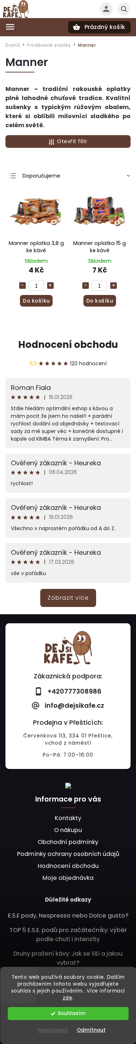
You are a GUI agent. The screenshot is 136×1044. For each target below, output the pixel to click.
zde (68, 997)
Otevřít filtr (72, 141)
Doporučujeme (41, 175)
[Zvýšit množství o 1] (50, 285)
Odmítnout (91, 1030)
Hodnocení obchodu (68, 344)
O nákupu (68, 830)
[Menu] (10, 26)
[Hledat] (124, 9)
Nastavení (53, 1030)
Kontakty (68, 818)
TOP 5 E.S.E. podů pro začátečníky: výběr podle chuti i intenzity (68, 934)
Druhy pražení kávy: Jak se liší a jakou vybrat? (68, 958)
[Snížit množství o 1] (22, 285)
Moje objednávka (68, 878)
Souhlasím (71, 1013)
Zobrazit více (68, 598)
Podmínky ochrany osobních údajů (68, 854)
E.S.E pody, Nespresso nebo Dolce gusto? (68, 915)
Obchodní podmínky (68, 842)
